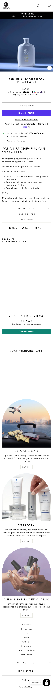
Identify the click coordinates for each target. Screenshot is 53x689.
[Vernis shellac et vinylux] (26, 572)
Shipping (16, 94)
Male (26, 637)
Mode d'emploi (27, 214)
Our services (26, 629)
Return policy (26, 646)
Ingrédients (26, 208)
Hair (27, 633)
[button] (26, 92)
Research (26, 625)
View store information (16, 141)
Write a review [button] (26, 331)
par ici (26, 467)
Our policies (26, 663)
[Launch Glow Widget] (46, 682)
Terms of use (26, 654)
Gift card (26, 642)
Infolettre (25, 671)
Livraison (26, 220)
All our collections (26, 650)
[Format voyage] (26, 423)
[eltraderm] (26, 497)
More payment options (26, 119)
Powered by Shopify (26, 687)
